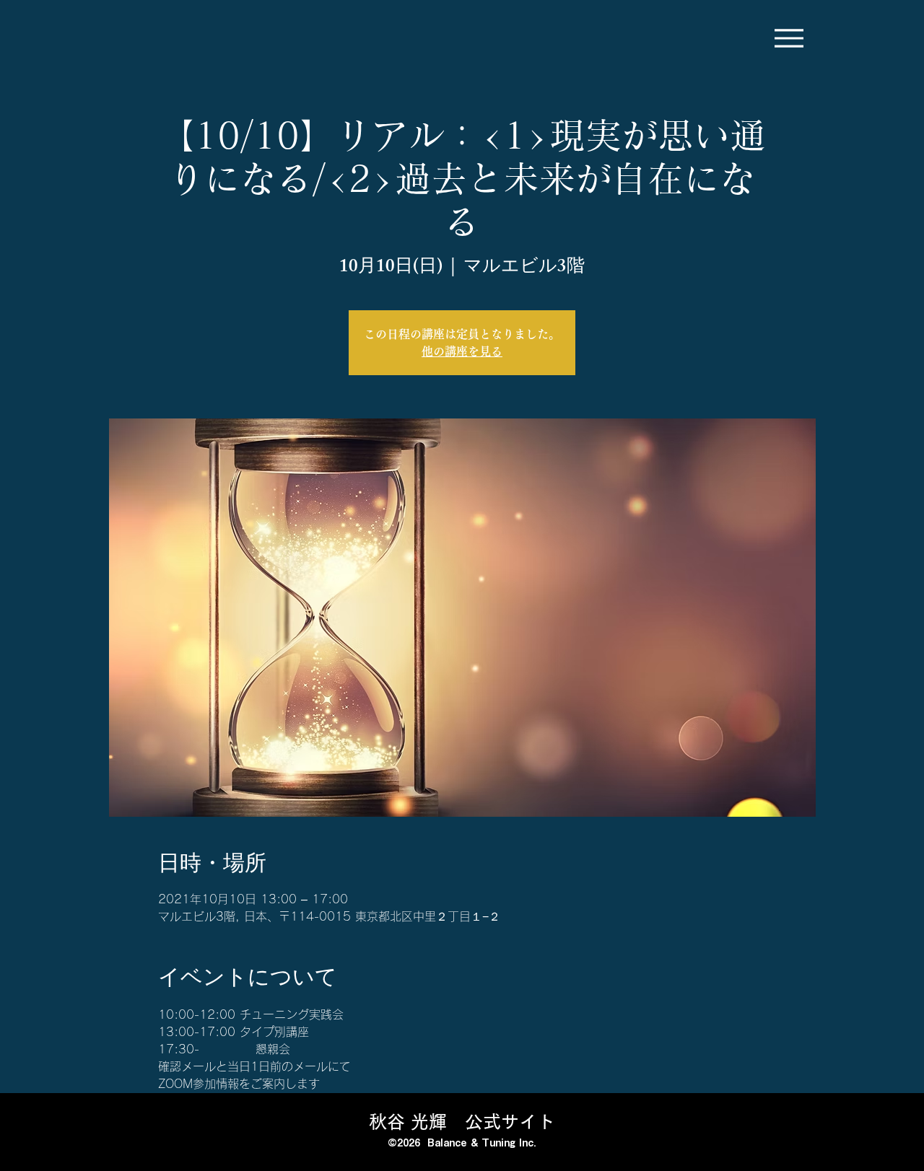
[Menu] (789, 38)
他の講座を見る (462, 351)
